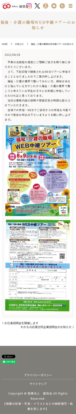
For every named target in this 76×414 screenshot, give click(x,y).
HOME (5, 43)
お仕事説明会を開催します (21, 323)
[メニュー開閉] (70, 6)
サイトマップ (38, 384)
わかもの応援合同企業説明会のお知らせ (46, 327)
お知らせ (19, 43)
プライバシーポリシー (38, 375)
